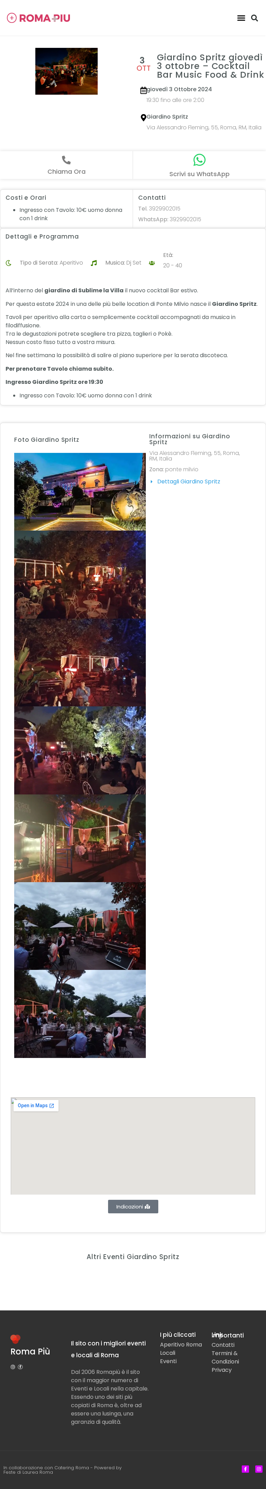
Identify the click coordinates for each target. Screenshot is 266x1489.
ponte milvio (181, 469)
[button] (241, 18)
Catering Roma (71, 1467)
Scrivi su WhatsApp (199, 174)
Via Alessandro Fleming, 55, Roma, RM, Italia (204, 127)
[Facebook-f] (20, 1367)
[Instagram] (12, 1367)
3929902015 (159, 209)
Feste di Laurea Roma (28, 1472)
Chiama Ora (66, 171)
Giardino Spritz (167, 117)
